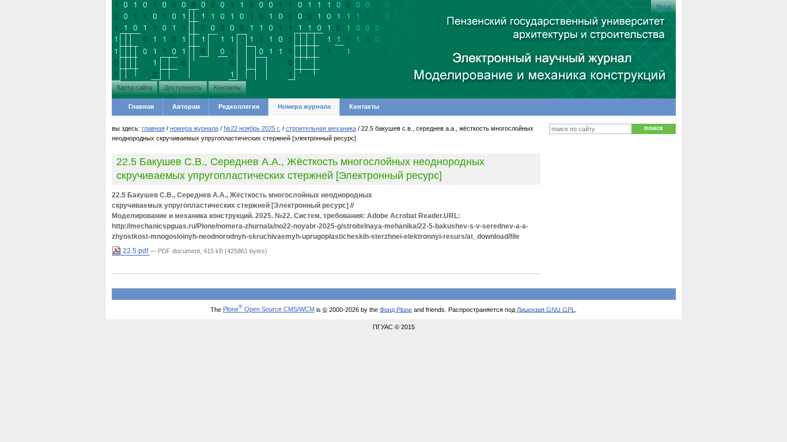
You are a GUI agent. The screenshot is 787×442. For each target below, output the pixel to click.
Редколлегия (238, 106)
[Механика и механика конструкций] (146, 47)
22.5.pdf (135, 251)
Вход (663, 6)
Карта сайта (134, 87)
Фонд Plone (396, 309)
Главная (141, 106)
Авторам (186, 106)
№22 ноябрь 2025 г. (252, 128)
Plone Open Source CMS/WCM (269, 309)
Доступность (183, 87)
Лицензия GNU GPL (546, 309)
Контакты (227, 87)
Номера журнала (304, 106)
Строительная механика (321, 128)
